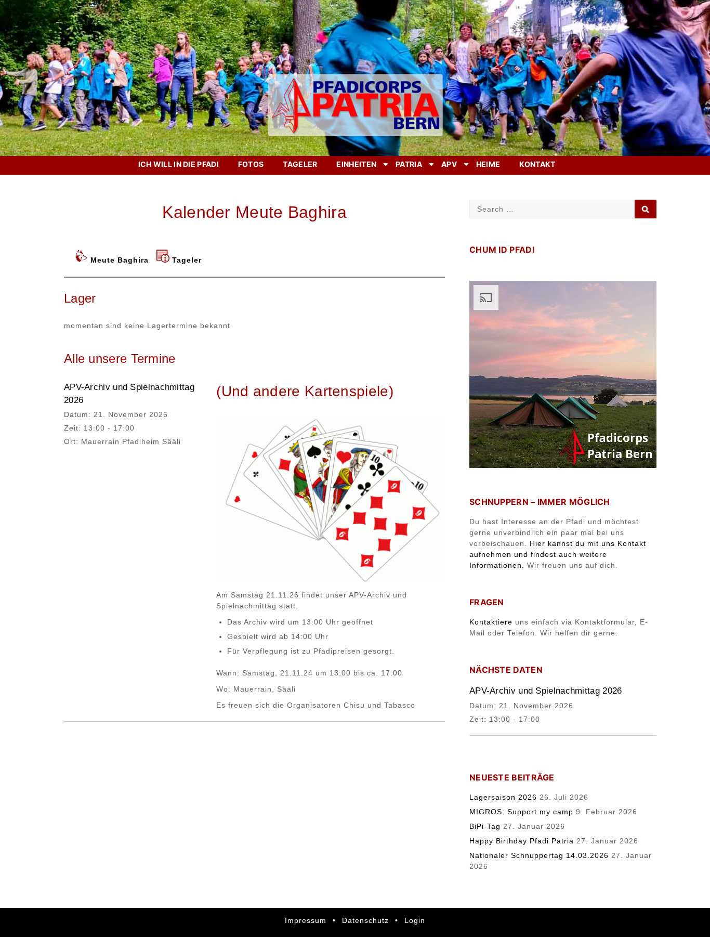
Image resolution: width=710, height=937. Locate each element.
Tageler (300, 164)
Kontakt (537, 164)
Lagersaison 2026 (503, 797)
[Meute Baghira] (82, 260)
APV (449, 164)
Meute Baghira (119, 260)
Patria (409, 164)
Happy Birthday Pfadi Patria (521, 841)
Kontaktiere (490, 622)
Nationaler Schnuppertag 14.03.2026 (539, 855)
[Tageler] (164, 260)
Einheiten (356, 164)
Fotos (251, 164)
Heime (488, 164)
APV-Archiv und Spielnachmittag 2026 (545, 691)
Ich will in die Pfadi (178, 164)
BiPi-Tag (485, 826)
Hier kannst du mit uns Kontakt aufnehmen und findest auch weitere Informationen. (557, 554)
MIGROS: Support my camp (521, 812)
